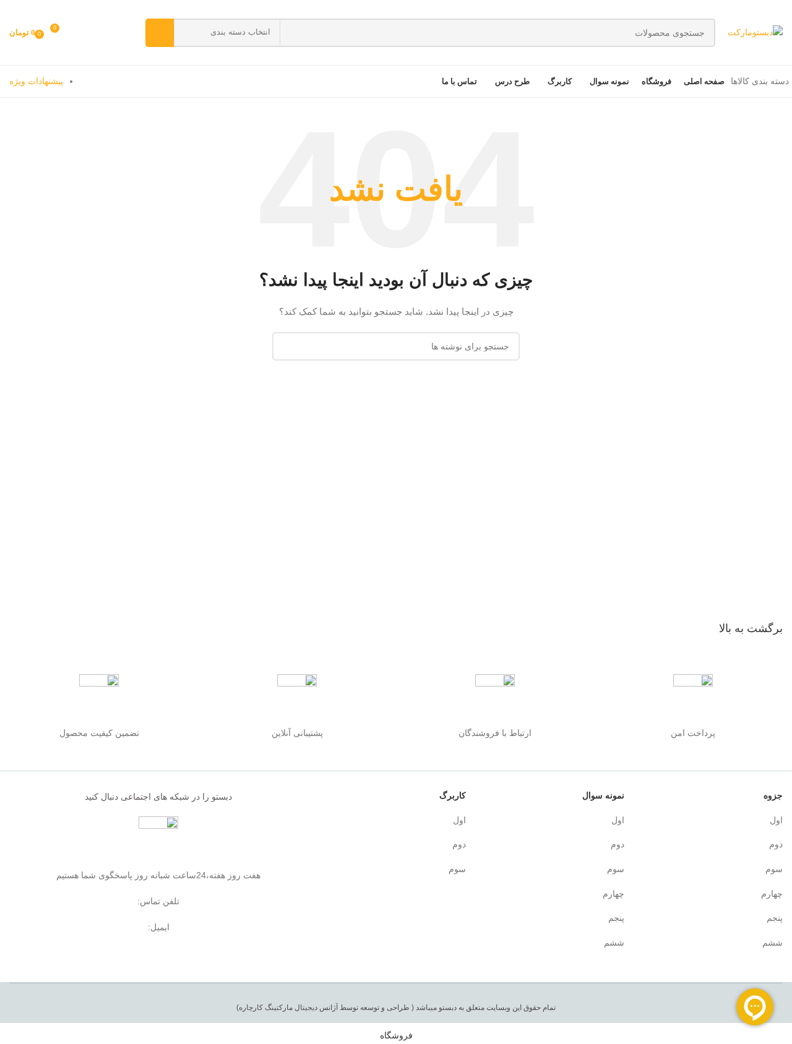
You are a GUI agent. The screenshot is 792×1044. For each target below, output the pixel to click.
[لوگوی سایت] (755, 31)
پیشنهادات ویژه (36, 81)
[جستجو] (159, 33)
